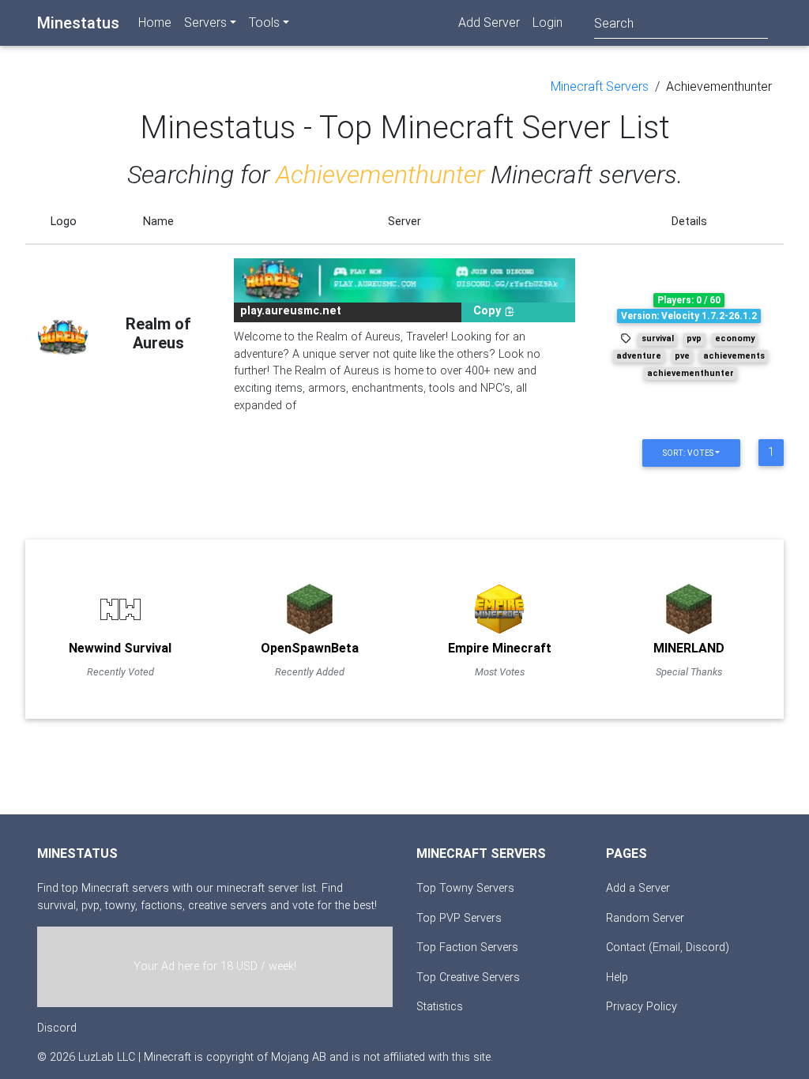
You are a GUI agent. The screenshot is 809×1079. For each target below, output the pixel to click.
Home (154, 22)
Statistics (439, 1006)
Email (666, 947)
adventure (638, 356)
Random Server (645, 918)
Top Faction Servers (467, 947)
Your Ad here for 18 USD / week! (215, 966)
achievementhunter (690, 373)
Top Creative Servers (468, 977)
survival (658, 338)
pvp (694, 338)
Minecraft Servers (600, 86)
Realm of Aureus (158, 333)
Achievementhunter (719, 86)
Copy (488, 311)
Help (617, 977)
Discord (57, 1028)
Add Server (489, 22)
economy (734, 338)
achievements (734, 356)
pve (682, 356)
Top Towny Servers (465, 888)
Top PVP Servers (459, 918)
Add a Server (638, 888)
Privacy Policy (641, 1006)
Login (547, 22)
